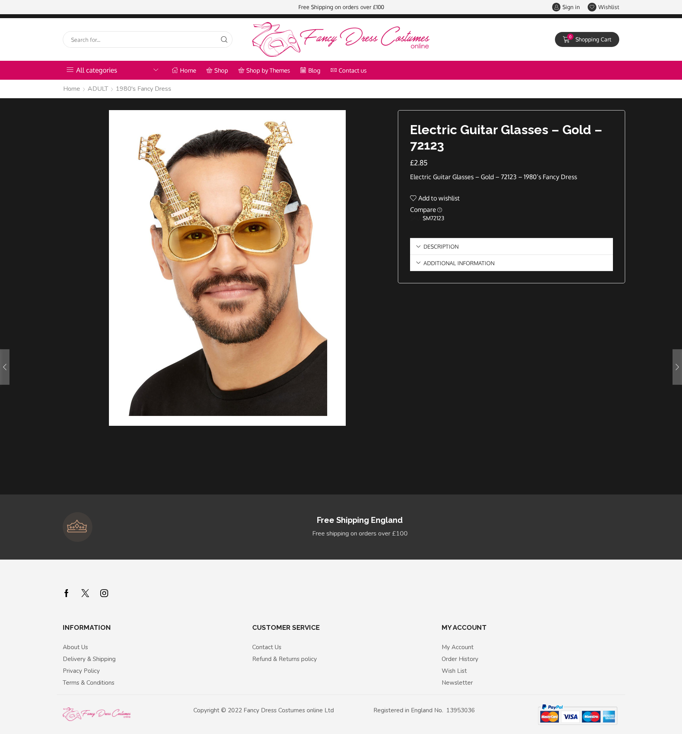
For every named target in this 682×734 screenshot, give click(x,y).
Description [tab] (441, 246)
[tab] (511, 246)
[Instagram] (104, 593)
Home (188, 70)
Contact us (353, 70)
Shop (221, 70)
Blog (314, 70)
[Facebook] (66, 593)
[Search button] (224, 39)
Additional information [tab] (459, 262)
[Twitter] (85, 593)
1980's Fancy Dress (143, 88)
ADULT (98, 88)
